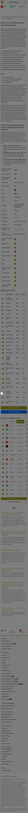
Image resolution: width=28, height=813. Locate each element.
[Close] (2, 393)
